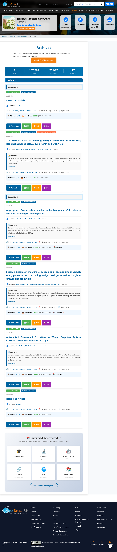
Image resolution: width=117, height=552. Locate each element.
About (47, 4)
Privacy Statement (60, 531)
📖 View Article (13, 126)
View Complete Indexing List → (44, 485)
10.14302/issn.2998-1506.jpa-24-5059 (24, 409)
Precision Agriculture (18, 36)
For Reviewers (109, 10)
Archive (74, 10)
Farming (95, 239)
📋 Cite (46, 126)
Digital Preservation (61, 527)
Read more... (102, 117)
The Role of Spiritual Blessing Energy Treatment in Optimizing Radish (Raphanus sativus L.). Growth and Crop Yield (102, 137)
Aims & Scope (31, 10)
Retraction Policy (59, 523)
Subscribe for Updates (105, 519)
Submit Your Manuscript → (44, 60)
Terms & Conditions (60, 535)
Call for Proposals (38, 523)
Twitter (101, 545)
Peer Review (36, 519)
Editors (78, 511)
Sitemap (100, 523)
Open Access (36, 515)
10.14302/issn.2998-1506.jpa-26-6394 (24, 172)
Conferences (36, 527)
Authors (78, 508)
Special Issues (65, 10)
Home (39, 4)
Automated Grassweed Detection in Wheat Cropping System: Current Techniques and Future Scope (102, 171)
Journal (5, 36)
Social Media (102, 508)
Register (109, 4)
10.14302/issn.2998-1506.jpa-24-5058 (24, 369)
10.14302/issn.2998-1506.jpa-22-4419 (24, 110)
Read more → (12, 167)
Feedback (56, 511)
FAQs (77, 530)
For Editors (99, 10)
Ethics (55, 519)
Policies (56, 4)
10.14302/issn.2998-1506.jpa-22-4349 (24, 307)
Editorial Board (19, 10)
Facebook (93, 545)
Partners (100, 511)
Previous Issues (53, 10)
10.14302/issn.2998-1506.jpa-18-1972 (24, 242)
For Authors (90, 10)
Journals (67, 4)
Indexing (81, 10)
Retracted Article (15, 100)
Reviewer (78, 515)
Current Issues (41, 10)
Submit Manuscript (26, 29)
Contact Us (101, 527)
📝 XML (36, 126)
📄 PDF (26, 126)
